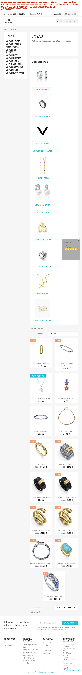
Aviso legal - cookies (30, 645)
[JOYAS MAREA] (42, 165)
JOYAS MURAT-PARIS (15, 73)
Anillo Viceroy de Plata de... (66, 563)
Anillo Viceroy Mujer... (41, 464)
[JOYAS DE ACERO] (42, 103)
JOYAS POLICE (12, 70)
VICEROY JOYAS (13, 47)
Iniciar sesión (47, 648)
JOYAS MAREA (12, 55)
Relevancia (63, 333)
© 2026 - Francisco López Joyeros (41, 672)
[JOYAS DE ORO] (42, 210)
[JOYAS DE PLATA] (42, 77)
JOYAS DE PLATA (13, 41)
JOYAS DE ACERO (13, 44)
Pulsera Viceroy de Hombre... (41, 563)
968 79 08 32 (18, 14)
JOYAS (10, 36)
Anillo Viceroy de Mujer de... (41, 530)
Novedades (8, 646)
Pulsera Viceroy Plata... (41, 431)
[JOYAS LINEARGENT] (42, 254)
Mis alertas (47, 653)
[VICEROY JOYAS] (42, 131)
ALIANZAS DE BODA (14, 64)
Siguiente (72, 607)
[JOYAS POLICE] (42, 281)
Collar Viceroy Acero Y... (66, 431)
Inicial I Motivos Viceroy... (41, 363)
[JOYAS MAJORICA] (42, 192)
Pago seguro (28, 655)
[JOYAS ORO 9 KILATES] (42, 148)
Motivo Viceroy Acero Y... (66, 398)
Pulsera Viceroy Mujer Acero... (67, 364)
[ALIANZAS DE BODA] (42, 227)
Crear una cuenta (49, 651)
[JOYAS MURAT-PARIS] (42, 308)
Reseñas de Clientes (67, 245)
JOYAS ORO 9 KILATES (12, 51)
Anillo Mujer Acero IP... (67, 464)
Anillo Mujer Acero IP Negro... (41, 497)
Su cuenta (48, 639)
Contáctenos (28, 663)
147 (64, 608)
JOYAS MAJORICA (13, 58)
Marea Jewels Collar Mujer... (41, 398)
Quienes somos (29, 652)
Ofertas (7, 643)
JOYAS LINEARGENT (14, 67)
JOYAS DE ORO (12, 61)
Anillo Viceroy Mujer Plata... (54, 596)
